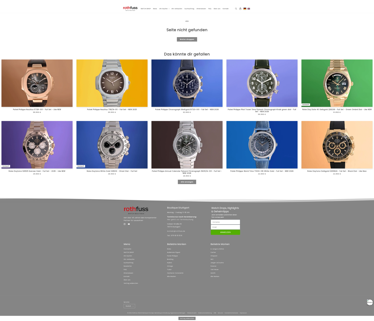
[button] (236, 9)
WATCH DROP (129, 252)
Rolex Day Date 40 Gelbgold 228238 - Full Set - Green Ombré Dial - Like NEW (337, 110)
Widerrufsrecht (192, 313)
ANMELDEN (225, 232)
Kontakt (127, 276)
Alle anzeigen (187, 182)
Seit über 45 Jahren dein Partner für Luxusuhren (187, 2)
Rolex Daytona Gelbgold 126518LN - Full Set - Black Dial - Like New (337, 171)
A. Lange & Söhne (217, 249)
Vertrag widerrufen (131, 283)
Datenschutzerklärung (205, 313)
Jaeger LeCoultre (217, 263)
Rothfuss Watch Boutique (140, 313)
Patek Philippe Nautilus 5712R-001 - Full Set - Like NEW (37, 110)
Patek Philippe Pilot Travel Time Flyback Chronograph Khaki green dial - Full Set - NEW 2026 (262, 111)
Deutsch (128, 306)
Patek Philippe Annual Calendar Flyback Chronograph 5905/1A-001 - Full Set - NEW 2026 (187, 172)
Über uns (127, 280)
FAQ (125, 269)
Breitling (170, 259)
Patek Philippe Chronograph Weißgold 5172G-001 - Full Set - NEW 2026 (187, 110)
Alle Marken (171, 276)
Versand (220, 313)
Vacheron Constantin (175, 273)
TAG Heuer (215, 269)
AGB (215, 313)
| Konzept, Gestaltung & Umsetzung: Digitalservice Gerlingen (166, 313)
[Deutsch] (244, 9)
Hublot (169, 263)
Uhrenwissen (128, 273)
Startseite (127, 249)
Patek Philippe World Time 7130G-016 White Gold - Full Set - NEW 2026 (262, 171)
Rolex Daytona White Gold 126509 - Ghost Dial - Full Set (112, 171)
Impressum (243, 313)
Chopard (214, 256)
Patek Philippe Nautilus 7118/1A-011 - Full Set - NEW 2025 (112, 110)
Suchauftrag (128, 263)
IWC (212, 259)
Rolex (169, 249)
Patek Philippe (172, 256)
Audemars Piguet (173, 252)
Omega (170, 266)
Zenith (213, 273)
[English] (248, 9)
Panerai (213, 266)
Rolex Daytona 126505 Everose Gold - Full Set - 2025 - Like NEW (37, 171)
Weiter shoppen (187, 39)
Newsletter (128, 266)
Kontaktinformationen (231, 313)
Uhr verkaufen (129, 259)
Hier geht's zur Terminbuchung (180, 219)
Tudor (169, 269)
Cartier (213, 252)
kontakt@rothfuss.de (176, 231)
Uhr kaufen (128, 256)
